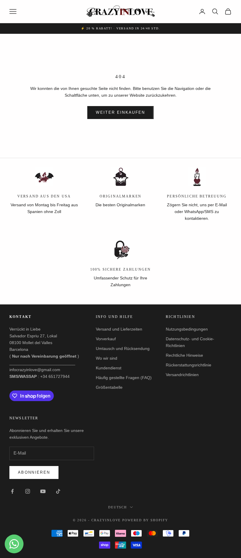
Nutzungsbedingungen (187, 329)
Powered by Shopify (145, 520)
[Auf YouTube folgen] (43, 491)
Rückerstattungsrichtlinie (188, 365)
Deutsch (117, 507)
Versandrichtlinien (182, 374)
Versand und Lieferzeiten (119, 329)
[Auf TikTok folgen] (58, 491)
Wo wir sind (106, 358)
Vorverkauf (106, 338)
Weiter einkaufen (120, 112)
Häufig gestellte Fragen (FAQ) (124, 377)
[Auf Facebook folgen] (12, 491)
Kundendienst (108, 368)
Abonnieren (34, 472)
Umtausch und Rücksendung (123, 348)
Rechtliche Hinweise (184, 355)
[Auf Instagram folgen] (28, 491)
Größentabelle (109, 387)
